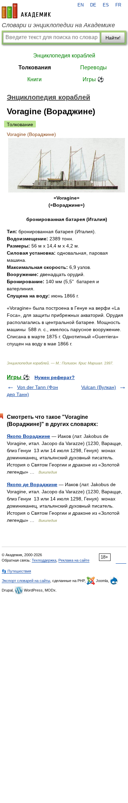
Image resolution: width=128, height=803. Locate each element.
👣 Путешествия (16, 571)
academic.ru (26, 10)
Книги (34, 79)
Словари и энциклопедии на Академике (58, 25)
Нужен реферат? (54, 377)
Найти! (112, 37)
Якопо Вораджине (28, 436)
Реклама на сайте (73, 560)
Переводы (93, 67)
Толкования (34, 67)
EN (80, 5)
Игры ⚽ (93, 79)
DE (93, 5)
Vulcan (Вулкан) (98, 387)
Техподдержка (44, 560)
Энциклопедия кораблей (64, 55)
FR (118, 5)
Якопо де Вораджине (32, 484)
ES (106, 5)
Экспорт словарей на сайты (26, 581)
